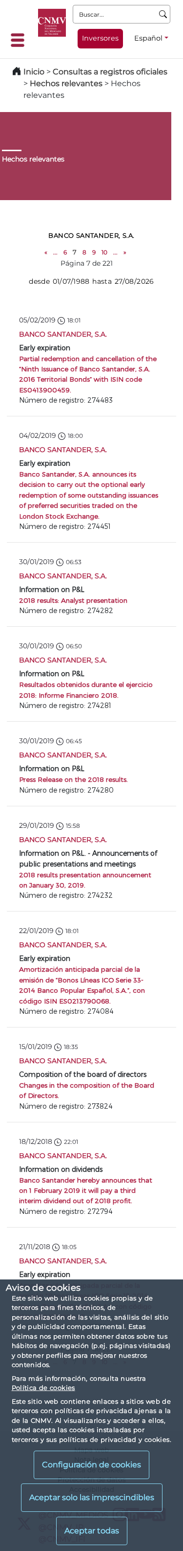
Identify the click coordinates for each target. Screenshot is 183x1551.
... (55, 252)
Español (148, 38)
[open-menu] (20, 40)
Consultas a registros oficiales (110, 71)
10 (104, 252)
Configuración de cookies (91, 1464)
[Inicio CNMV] (52, 22)
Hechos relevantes (66, 83)
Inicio (33, 71)
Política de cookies (43, 1387)
